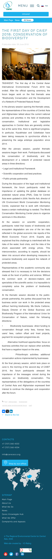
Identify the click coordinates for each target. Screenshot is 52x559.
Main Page (8, 20)
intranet (26, 14)
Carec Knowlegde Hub (12, 514)
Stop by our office (17, 464)
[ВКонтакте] (3, 411)
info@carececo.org (11, 454)
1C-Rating (27, 543)
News (17, 20)
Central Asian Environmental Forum (14, 405)
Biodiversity (23, 402)
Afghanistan (13, 402)
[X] (7, 411)
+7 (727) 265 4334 (10, 447)
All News (27, 20)
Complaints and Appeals (13, 522)
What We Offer (9, 518)
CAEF (30, 405)
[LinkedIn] (11, 411)
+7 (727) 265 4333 (10, 444)
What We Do (7, 507)
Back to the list (11, 414)
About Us (6, 503)
